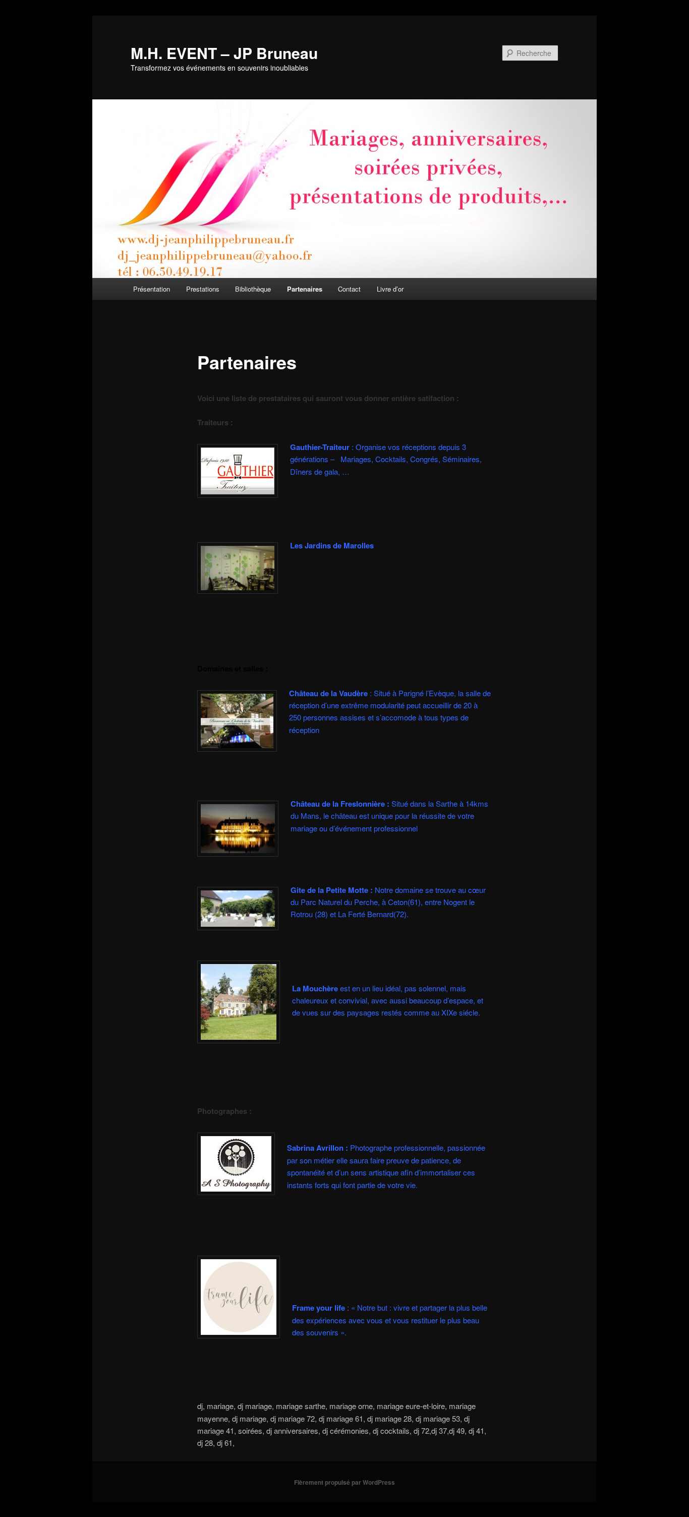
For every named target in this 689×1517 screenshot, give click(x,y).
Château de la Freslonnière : (340, 803)
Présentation (151, 289)
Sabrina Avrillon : (318, 1147)
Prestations (202, 289)
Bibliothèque (253, 289)
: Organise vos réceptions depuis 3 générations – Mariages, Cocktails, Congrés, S (386, 459)
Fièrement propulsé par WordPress (344, 1482)
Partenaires (304, 289)
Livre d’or (390, 289)
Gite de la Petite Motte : (332, 889)
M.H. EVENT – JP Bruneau (224, 53)
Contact (349, 289)
